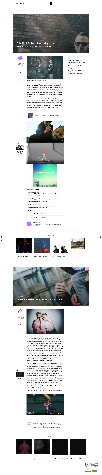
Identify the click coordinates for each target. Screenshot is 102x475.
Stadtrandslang (36, 84)
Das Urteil (29, 385)
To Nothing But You (56, 347)
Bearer (39, 363)
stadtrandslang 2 (43, 217)
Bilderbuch (41, 360)
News (21, 40)
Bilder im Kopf (44, 385)
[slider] (39, 141)
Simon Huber (35, 222)
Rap (17, 456)
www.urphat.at (45, 110)
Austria (17, 40)
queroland (33, 217)
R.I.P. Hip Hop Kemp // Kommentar (74, 60)
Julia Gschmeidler (37, 421)
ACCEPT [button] (94, 471)
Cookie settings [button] (88, 471)
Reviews (19, 456)
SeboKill (37, 217)
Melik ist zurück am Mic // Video (35, 192)
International (19, 296)
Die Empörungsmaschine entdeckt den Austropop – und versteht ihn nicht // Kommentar (75, 67)
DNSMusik (35, 89)
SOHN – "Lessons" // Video (34, 198)
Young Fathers (34, 360)
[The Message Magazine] (51, 3)
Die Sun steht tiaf (55, 91)
